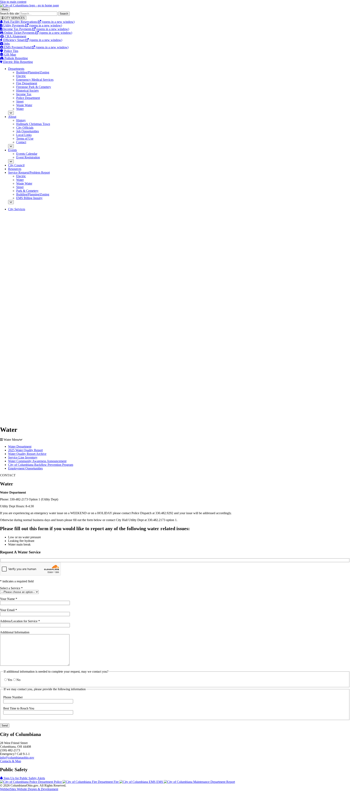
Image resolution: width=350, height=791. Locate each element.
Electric (21, 76)
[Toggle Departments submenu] (11, 113)
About (12, 116)
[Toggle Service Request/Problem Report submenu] (11, 202)
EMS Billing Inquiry (29, 198)
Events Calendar (26, 153)
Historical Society (27, 90)
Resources (14, 169)
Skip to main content (13, 1)
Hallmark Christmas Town (33, 124)
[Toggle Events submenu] (11, 161)
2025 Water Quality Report (25, 450)
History (21, 120)
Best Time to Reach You (18, 708)
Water (20, 108)
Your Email (8, 610)
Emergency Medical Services (34, 79)
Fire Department (26, 83)
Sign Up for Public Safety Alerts (24, 778)
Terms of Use (24, 138)
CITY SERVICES (14, 17)
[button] (175, 440)
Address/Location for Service (20, 621)
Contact (21, 142)
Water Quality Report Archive (27, 453)
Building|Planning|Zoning (32, 72)
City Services (16, 209)
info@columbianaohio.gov (17, 757)
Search (64, 13)
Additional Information (14, 632)
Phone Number (13, 697)
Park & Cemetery (27, 190)
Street (19, 101)
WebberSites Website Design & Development (29, 789)
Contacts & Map (10, 761)
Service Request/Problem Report (29, 172)
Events (12, 150)
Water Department (19, 446)
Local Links (24, 135)
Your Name (8, 599)
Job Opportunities (27, 131)
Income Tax (23, 94)
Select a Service (11, 588)
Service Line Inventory (22, 457)
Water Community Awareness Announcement (37, 461)
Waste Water (24, 105)
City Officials (24, 127)
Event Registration (28, 157)
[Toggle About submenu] (11, 146)
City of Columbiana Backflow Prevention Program (40, 464)
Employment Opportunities (25, 468)
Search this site (9, 13)
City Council (16, 165)
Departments (16, 68)
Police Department (28, 98)
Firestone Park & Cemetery (33, 87)
